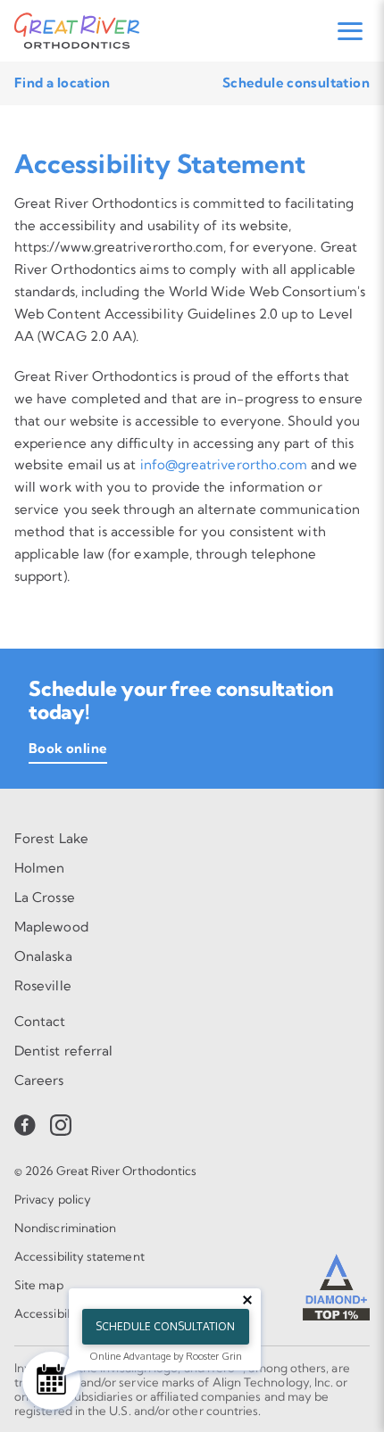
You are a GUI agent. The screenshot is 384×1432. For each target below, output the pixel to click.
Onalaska (43, 956)
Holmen (39, 867)
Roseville (42, 985)
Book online (68, 748)
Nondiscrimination (65, 1228)
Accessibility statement (79, 1256)
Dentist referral (63, 1050)
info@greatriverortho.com (224, 464)
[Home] (76, 31)
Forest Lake (51, 838)
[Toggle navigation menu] (350, 31)
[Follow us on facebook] (25, 1124)
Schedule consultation (296, 82)
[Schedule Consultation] (51, 1381)
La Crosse (44, 897)
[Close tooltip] (247, 1300)
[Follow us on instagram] (60, 1124)
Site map (38, 1285)
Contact (40, 1021)
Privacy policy (52, 1199)
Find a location (62, 82)
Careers (39, 1080)
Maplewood (51, 926)
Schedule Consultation (165, 1326)
